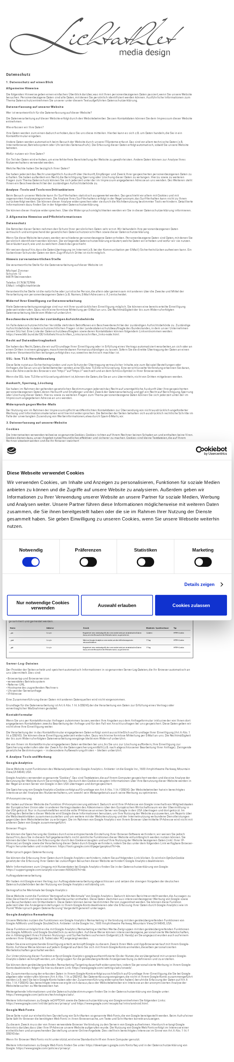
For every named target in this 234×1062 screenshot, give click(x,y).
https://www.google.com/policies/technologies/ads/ (40, 994)
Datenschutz (124, 1060)
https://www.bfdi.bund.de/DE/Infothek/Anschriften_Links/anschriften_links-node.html (62, 334)
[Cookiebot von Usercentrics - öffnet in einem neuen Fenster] (200, 450)
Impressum (143, 1060)
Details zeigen (199, 584)
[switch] (88, 562)
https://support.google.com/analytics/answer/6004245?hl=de (46, 869)
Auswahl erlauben (117, 605)
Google (49, 633)
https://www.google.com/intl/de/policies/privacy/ (38, 1003)
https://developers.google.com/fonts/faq (112, 1045)
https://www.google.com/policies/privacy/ (43, 1048)
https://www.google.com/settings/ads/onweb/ (102, 967)
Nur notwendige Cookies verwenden (42, 605)
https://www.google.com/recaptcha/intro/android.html (112, 1003)
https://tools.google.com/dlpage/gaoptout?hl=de (89, 846)
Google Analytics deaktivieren (145, 861)
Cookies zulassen (191, 605)
